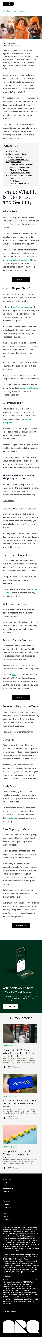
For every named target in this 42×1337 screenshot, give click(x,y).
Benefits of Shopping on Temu (20, 175)
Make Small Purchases (19, 170)
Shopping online (20, 11)
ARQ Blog (6, 11)
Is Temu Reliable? (15, 157)
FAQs (5, 1183)
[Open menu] (38, 4)
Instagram (7, 1207)
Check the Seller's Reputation (21, 164)
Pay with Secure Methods (20, 173)
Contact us (7, 1192)
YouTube (6, 1213)
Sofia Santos (12, 43)
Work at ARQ (8, 1189)
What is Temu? (14, 151)
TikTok (5, 1216)
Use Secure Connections (19, 167)
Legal (5, 1186)
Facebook (7, 1219)
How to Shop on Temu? (17, 154)
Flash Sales (14, 181)
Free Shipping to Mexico (19, 184)
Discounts (14, 178)
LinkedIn (6, 1204)
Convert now (10, 1006)
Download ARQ (21, 279)
